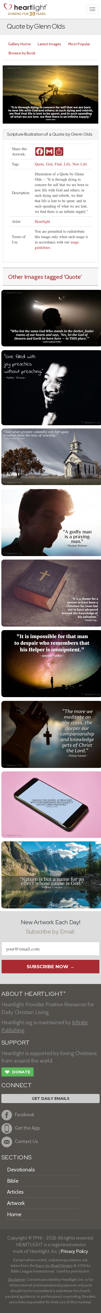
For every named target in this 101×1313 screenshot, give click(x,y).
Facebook (24, 1114)
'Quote (72, 276)
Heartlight (42, 221)
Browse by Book (22, 53)
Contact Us (26, 1141)
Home (14, 1214)
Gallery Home (19, 44)
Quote (39, 164)
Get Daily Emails (50, 1098)
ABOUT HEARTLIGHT (33, 994)
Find (58, 164)
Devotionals (21, 1169)
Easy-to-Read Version (54, 1265)
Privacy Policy (74, 1251)
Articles (15, 1192)
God (49, 164)
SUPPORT (15, 1042)
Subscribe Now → (50, 966)
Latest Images (49, 44)
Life (67, 164)
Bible (12, 1181)
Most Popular (79, 44)
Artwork (16, 1203)
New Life (79, 164)
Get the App (27, 1128)
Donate (17, 1072)
